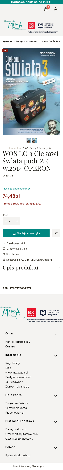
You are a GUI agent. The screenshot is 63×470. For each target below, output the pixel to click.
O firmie (10, 346)
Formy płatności (15, 429)
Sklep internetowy (27, 466)
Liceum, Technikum (50, 41)
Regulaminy (12, 363)
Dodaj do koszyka (28, 233)
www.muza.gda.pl (16, 372)
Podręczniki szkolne (26, 41)
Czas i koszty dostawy (19, 438)
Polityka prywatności (18, 377)
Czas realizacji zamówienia (21, 434)
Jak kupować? (14, 382)
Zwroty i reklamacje (17, 386)
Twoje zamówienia (16, 403)
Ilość (5, 214)
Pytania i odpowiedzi (18, 455)
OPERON (8, 175)
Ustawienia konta (16, 408)
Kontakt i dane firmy (17, 341)
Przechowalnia (14, 412)
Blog (8, 367)
